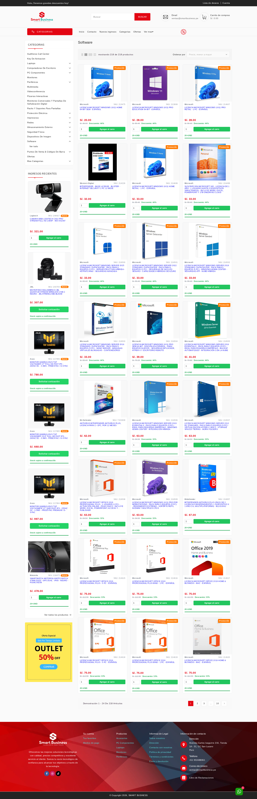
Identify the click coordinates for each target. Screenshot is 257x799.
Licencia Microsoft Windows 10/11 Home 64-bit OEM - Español (101, 108)
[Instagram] (52, 773)
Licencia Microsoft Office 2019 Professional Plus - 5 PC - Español (98, 582)
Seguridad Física (35, 132)
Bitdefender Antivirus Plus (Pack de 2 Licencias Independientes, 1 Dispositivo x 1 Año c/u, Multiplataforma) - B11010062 (207, 504)
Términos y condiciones (161, 757)
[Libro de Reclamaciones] (184, 777)
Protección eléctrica (37, 113)
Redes (30, 122)
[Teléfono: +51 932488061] (184, 758)
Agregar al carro (53, 238)
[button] (49, 31)
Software (31, 141)
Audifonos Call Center (38, 54)
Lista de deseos (211, 3)
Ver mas (148, 32)
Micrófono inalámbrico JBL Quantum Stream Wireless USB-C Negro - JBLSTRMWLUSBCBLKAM (47, 292)
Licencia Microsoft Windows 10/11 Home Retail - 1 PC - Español (153, 187)
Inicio (81, 32)
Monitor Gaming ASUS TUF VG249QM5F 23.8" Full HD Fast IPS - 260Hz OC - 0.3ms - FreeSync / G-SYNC (49, 436)
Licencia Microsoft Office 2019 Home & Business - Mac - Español (205, 582)
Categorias (124, 32)
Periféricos (32, 82)
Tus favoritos (89, 738)
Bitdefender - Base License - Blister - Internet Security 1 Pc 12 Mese (100, 187)
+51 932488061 (197, 760)
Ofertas (137, 32)
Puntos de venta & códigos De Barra (46, 152)
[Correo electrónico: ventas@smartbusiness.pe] (184, 768)
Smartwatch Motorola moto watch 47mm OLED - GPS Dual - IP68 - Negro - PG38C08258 (49, 580)
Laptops (31, 63)
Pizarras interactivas (37, 96)
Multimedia (32, 87)
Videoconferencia (36, 91)
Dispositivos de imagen (39, 136)
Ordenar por (179, 54)
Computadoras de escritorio (41, 68)
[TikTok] (58, 773)
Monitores (32, 77)
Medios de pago (91, 743)
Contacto (91, 32)
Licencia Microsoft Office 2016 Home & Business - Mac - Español (205, 661)
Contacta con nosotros (160, 747)
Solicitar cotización (49, 309)
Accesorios (121, 738)
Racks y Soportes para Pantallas (44, 108)
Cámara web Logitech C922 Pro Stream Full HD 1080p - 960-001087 (48, 220)
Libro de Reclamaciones (201, 778)
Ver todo (33, 146)
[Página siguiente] (224, 703)
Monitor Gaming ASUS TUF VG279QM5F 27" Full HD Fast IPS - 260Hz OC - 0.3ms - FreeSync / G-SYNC (49, 364)
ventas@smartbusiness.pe (202, 770)
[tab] (49, 53)
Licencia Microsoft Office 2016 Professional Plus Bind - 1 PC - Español (153, 661)
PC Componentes (36, 72)
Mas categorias (35, 161)
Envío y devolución (158, 761)
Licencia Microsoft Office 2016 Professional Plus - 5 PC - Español (98, 661)
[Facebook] (46, 773)
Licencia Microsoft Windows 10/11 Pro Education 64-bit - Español (152, 108)
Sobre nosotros (157, 738)
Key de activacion (36, 58)
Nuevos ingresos (107, 32)
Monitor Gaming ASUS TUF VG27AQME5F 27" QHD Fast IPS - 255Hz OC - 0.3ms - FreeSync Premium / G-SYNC (49, 509)
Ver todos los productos (56, 615)
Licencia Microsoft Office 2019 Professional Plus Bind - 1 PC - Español (153, 582)
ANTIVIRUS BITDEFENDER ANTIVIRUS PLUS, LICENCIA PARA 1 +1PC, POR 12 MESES (100, 424)
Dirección (154, 743)
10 (217, 703)
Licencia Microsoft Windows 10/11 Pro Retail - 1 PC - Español (205, 108)
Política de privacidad (160, 752)
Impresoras (33, 118)
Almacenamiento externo (40, 127)
